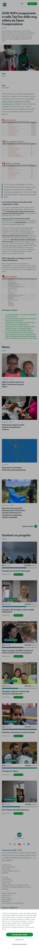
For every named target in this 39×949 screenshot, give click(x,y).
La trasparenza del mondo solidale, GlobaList (19, 330)
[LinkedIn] (28, 844)
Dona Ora (17, 574)
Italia (3, 76)
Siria (27, 243)
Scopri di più (6, 574)
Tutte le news (27, 526)
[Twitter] (15, 844)
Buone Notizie (26, 232)
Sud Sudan (5, 245)
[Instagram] (24, 844)
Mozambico (13, 245)
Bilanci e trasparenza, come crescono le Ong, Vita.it (21, 338)
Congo (32, 243)
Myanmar (20, 245)
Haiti (27, 241)
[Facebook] (10, 844)
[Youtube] (19, 844)
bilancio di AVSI (8, 218)
